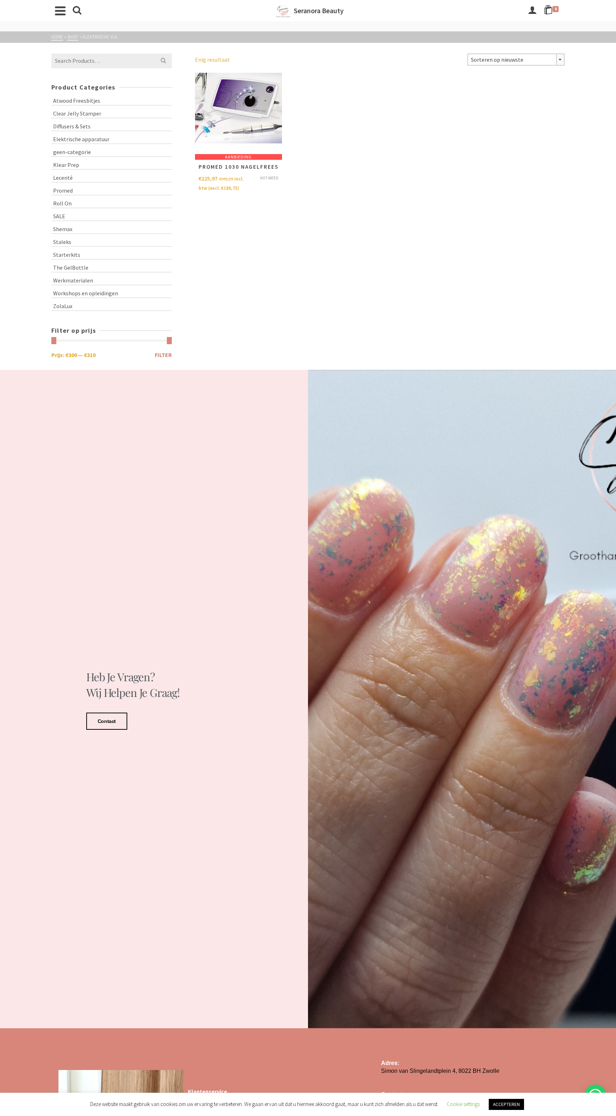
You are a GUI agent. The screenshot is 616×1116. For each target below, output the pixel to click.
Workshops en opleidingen (85, 293)
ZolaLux (62, 306)
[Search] (77, 10)
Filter (163, 354)
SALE (59, 216)
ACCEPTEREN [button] (506, 1104)
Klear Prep (66, 164)
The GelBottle (70, 267)
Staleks (62, 241)
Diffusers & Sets (72, 126)
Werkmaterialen (73, 280)
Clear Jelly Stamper (77, 113)
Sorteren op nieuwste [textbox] (497, 59)
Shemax (62, 229)
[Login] (532, 10)
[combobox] (516, 59)
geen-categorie (72, 152)
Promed (63, 190)
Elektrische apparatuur (81, 139)
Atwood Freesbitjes (76, 100)
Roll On (62, 203)
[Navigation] (60, 10)
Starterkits (66, 254)
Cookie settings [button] (463, 1104)
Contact (107, 721)
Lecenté (63, 177)
